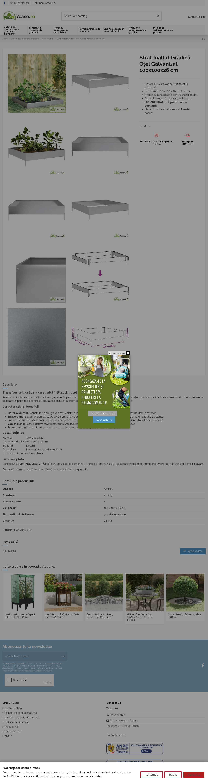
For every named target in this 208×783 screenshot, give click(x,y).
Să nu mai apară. (118, 353)
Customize (151, 774)
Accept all (194, 774)
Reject (173, 774)
